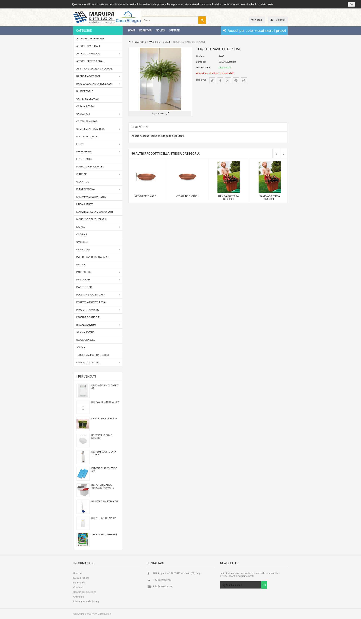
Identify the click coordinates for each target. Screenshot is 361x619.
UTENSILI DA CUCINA (87, 362)
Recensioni (140, 127)
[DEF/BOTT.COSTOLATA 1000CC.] (83, 462)
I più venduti (86, 376)
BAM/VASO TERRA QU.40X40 (269, 197)
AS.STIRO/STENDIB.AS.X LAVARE (94, 68)
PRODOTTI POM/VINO (87, 309)
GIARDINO (81, 174)
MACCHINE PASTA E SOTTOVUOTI (94, 211)
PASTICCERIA (83, 272)
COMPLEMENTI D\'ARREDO (90, 128)
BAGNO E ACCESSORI (88, 76)
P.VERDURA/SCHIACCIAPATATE (93, 257)
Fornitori (145, 30)
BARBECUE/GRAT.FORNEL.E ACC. (94, 83)
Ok (351, 4)
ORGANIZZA (83, 249)
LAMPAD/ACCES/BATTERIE (91, 196)
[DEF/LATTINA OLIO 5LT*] (83, 429)
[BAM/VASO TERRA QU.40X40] (270, 162)
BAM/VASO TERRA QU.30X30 (228, 197)
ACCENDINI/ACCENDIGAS (90, 38)
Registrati (280, 19)
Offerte (174, 30)
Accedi (258, 19)
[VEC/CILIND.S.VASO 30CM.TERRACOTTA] (146, 162)
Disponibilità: (203, 67)
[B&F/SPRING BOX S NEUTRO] (83, 445)
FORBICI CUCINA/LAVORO (90, 166)
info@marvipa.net (162, 586)
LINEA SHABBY (84, 204)
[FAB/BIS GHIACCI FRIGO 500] (83, 479)
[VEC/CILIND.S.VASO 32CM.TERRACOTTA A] (187, 162)
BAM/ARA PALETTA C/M (104, 501)
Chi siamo (78, 596)
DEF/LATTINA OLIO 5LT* (104, 418)
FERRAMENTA (84, 151)
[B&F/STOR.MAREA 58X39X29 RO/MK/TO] (83, 495)
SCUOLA (81, 347)
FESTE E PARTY (84, 159)
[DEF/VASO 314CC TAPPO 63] (83, 396)
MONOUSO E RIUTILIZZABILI (91, 219)
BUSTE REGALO (84, 91)
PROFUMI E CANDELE (87, 317)
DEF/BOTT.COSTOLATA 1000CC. (103, 453)
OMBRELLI (82, 241)
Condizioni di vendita (84, 592)
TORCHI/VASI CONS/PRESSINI (92, 354)
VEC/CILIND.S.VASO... (146, 196)
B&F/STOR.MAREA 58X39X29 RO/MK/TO (103, 486)
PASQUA (81, 264)
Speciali (77, 573)
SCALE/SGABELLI (86, 339)
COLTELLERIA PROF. (87, 121)
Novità (160, 30)
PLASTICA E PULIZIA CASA (90, 294)
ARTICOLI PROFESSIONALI (90, 61)
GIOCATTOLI (82, 181)
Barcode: (201, 61)
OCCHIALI (81, 234)
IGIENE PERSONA (85, 189)
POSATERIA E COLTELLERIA (91, 302)
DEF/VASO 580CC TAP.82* (105, 402)
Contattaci (78, 587)
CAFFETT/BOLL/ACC (87, 98)
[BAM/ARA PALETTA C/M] (83, 512)
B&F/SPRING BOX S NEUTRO (101, 436)
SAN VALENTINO (85, 332)
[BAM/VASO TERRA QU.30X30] (228, 162)
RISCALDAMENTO (86, 324)
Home (132, 30)
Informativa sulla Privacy (86, 601)
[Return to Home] (129, 41)
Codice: (200, 56)
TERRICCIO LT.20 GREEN (104, 534)
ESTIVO (80, 144)
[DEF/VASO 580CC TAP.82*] (83, 412)
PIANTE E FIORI (84, 287)
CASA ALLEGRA (85, 106)
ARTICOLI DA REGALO (88, 53)
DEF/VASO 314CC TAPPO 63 (104, 387)
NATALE (80, 226)
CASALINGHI (83, 113)
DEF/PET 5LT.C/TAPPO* (103, 518)
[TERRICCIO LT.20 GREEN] (83, 545)
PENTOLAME (83, 279)
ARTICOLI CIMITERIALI (88, 46)
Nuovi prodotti (81, 577)
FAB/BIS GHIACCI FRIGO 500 (104, 469)
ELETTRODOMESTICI (87, 136)
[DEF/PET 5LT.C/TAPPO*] (83, 528)
